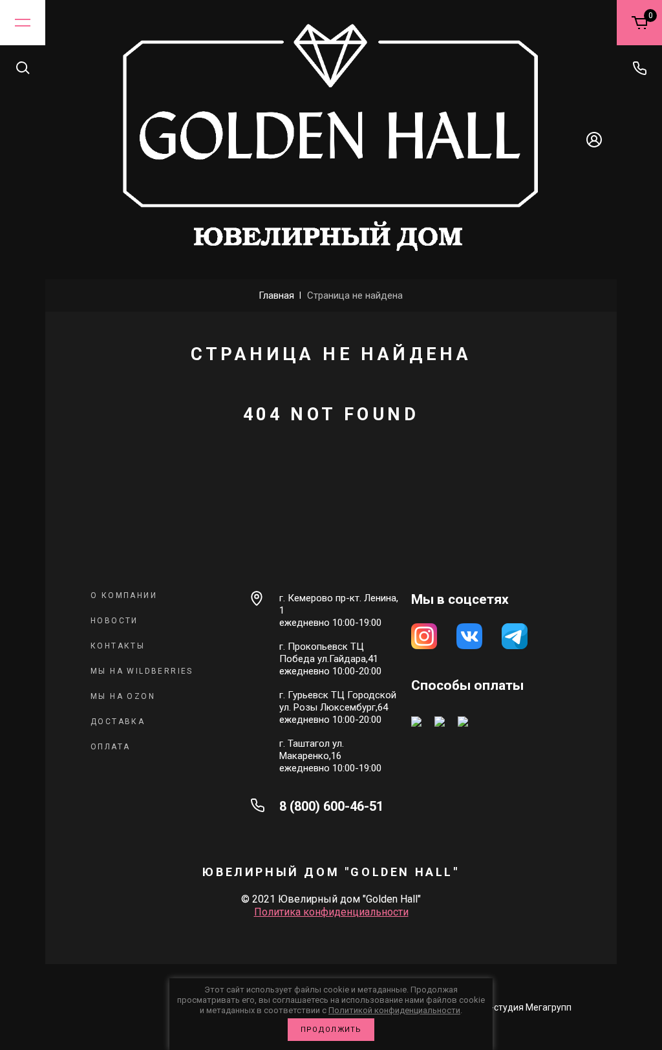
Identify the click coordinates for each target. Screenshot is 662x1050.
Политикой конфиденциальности (394, 1010)
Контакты (118, 645)
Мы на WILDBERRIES (142, 671)
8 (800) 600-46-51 (331, 806)
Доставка (118, 721)
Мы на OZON (123, 696)
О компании (124, 595)
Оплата (110, 746)
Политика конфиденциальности (331, 912)
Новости (114, 620)
